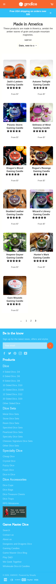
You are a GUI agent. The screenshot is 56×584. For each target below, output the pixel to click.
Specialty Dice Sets (13, 436)
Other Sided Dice (11, 403)
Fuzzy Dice (8, 465)
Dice (6, 366)
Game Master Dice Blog (15, 553)
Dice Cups (8, 485)
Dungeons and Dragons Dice (17, 544)
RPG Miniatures (11, 503)
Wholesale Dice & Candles (16, 566)
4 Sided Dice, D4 (11, 372)
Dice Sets (9, 408)
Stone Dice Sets (11, 418)
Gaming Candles (11, 548)
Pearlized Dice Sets (13, 432)
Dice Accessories (15, 479)
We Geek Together (12, 562)
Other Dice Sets (11, 445)
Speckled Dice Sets (13, 427)
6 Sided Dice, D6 (11, 376)
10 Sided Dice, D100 (13, 389)
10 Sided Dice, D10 (12, 385)
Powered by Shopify (27, 575)
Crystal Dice (9, 461)
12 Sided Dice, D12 (12, 394)
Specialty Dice (12, 450)
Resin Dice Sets (11, 423)
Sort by (28, 40)
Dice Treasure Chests (14, 494)
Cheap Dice (9, 456)
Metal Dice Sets (11, 414)
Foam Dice (8, 470)
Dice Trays (8, 498)
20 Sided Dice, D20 (12, 399)
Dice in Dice (9, 474)
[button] (14, 88)
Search (6, 530)
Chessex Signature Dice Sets (18, 441)
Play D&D (8, 557)
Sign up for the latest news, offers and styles (25, 339)
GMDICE (14, 575)
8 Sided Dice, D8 (11, 381)
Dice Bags (8, 489)
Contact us (8, 535)
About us (7, 539)
